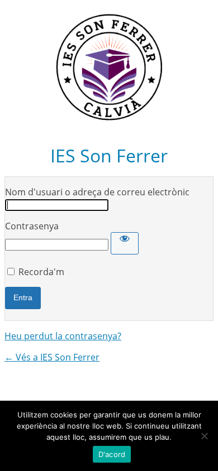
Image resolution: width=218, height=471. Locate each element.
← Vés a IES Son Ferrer (51, 357)
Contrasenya (32, 226)
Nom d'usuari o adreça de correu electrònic (97, 192)
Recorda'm (41, 272)
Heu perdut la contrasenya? (62, 336)
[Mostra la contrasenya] (125, 243)
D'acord (112, 454)
